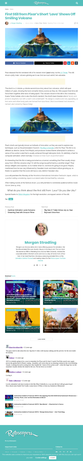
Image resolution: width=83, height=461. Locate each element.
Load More (41, 339)
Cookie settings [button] (40, 458)
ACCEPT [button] (52, 457)
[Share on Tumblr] (76, 63)
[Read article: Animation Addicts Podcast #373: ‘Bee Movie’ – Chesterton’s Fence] (9, 406)
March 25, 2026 (11, 330)
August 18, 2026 (11, 302)
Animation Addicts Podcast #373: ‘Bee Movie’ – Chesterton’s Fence (38, 404)
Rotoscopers (12, 441)
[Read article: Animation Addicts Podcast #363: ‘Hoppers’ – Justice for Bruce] (22, 320)
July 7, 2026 (48, 302)
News (11, 9)
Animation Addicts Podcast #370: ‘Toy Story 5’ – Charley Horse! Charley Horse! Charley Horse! (59, 298)
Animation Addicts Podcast (24, 258)
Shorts (45, 23)
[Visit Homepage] (41, 3)
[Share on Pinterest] (65, 63)
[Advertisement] (41, 82)
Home (6, 9)
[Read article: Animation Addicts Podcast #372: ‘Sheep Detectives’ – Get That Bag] (9, 414)
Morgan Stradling (16, 23)
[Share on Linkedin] (68, 63)
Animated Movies (50, 310)
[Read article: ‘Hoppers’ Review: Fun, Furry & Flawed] (60, 320)
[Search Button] (77, 3)
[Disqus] (41, 369)
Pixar (40, 23)
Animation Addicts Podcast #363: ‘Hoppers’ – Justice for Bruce (19, 327)
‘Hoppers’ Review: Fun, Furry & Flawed (58, 328)
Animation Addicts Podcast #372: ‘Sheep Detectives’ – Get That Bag (39, 412)
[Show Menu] (6, 3)
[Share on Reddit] (72, 63)
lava (11, 199)
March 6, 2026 (49, 330)
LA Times (64, 73)
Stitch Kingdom (24, 194)
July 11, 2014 (29, 23)
